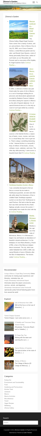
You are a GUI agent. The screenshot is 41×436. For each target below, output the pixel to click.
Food (6, 384)
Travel (6, 401)
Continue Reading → (15, 110)
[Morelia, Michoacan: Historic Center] (18, 223)
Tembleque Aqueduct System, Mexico (21, 185)
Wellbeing (7, 405)
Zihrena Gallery (9, 408)
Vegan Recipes (9, 403)
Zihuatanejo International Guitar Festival (17, 287)
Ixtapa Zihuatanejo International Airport (16, 280)
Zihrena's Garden (10, 1)
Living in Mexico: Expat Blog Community (17, 273)
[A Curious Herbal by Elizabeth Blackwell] (18, 122)
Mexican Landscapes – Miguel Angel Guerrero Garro (32, 29)
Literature (7, 392)
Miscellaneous (8, 398)
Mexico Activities (9, 396)
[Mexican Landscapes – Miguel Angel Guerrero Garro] (18, 29)
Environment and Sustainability (14, 382)
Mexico (6, 394)
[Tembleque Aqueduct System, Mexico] (21, 170)
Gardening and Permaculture (13, 387)
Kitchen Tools (8, 389)
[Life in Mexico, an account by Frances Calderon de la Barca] (18, 77)
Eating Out (7, 380)
